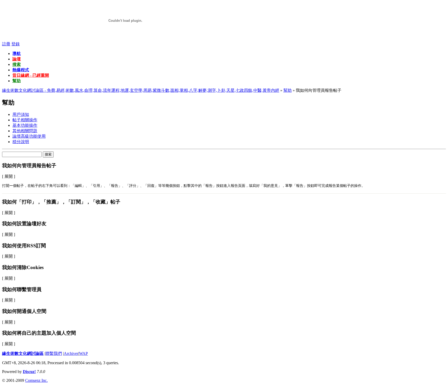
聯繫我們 (53, 353)
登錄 (15, 44)
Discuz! (29, 371)
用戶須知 (20, 114)
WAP (83, 353)
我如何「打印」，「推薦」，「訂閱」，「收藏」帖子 (61, 202)
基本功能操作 (24, 125)
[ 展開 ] (8, 176)
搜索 (16, 64)
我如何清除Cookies (23, 267)
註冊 (6, 44)
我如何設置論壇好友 (24, 223)
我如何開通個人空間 (24, 311)
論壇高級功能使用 (29, 136)
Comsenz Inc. (36, 380)
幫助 (16, 81)
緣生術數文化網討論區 (23, 353)
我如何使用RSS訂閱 (24, 245)
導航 (16, 53)
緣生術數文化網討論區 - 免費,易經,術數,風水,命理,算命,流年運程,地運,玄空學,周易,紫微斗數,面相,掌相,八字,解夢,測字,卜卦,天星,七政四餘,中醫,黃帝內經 (140, 90)
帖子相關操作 (24, 120)
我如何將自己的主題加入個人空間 (39, 333)
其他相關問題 (24, 131)
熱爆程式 (20, 70)
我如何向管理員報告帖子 (29, 165)
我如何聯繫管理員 (21, 289)
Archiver (71, 353)
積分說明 (20, 141)
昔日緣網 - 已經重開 (30, 75)
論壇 (16, 59)
